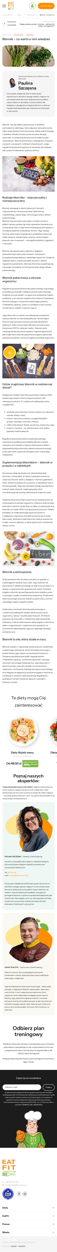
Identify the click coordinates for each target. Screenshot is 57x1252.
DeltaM (13, 1246)
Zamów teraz (46, 6)
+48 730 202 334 (12, 1182)
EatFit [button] (5, 1216)
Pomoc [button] (6, 1224)
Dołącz (49, 1087)
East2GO (21, 1246)
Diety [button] (5, 1207)
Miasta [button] (5, 1232)
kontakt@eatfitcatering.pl (18, 875)
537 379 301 (11, 872)
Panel (32, 6)
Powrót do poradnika (12, 23)
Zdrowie (30, 35)
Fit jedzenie (18, 35)
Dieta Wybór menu (22, 752)
